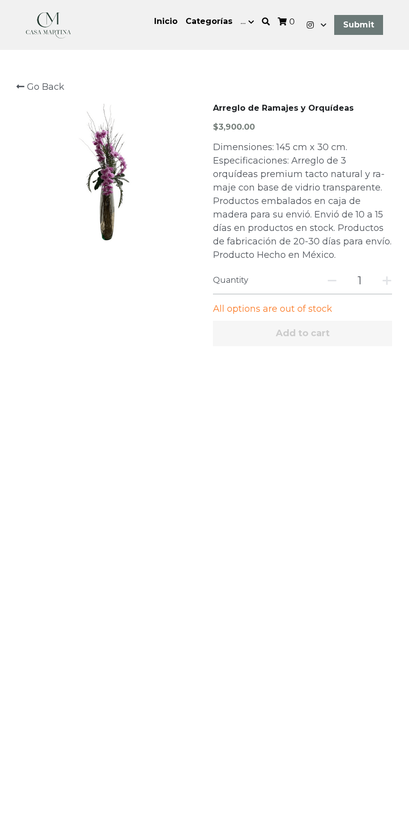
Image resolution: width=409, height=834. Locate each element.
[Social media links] (310, 25)
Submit (358, 24)
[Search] (266, 21)
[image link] (48, 24)
